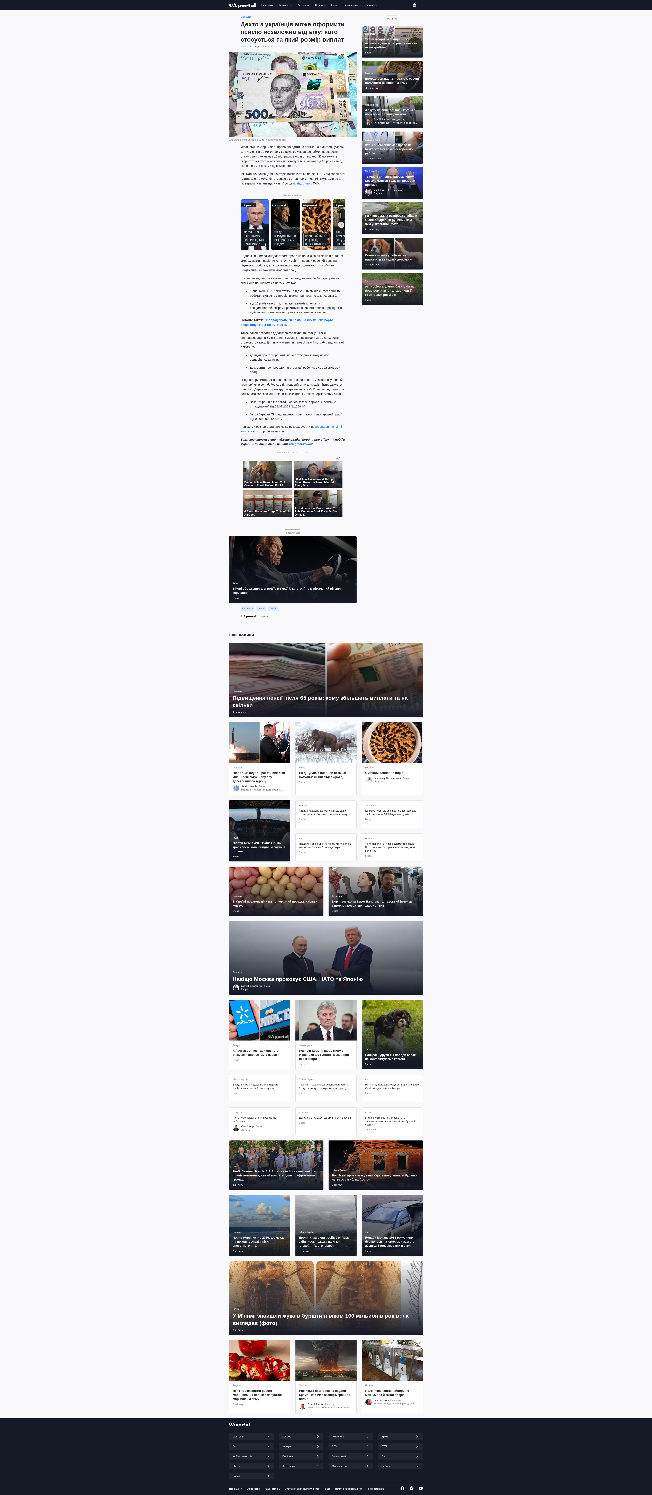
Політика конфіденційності (348, 1489)
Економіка (267, 5)
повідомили (301, 183)
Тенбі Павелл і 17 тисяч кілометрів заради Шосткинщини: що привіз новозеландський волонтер (390, 847)
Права (327, 1489)
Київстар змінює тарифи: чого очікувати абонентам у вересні (256, 1052)
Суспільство (285, 5)
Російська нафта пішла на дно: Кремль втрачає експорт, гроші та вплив (324, 1395)
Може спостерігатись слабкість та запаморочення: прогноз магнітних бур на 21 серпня (391, 1121)
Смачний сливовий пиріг (384, 773)
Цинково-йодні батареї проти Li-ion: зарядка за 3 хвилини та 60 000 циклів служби (390, 812)
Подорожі (320, 5)
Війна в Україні (351, 5)
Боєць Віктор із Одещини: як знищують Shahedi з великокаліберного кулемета (255, 1086)
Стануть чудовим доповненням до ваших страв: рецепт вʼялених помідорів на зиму (323, 812)
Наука (334, 5)
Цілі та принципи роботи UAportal (302, 1489)
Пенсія (261, 608)
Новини (263, 616)
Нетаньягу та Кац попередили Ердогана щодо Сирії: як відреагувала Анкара (392, 1086)
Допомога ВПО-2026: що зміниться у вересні (325, 1117)
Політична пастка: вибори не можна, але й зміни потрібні (387, 1393)
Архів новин (253, 1489)
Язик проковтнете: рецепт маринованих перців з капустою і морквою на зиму (258, 1395)
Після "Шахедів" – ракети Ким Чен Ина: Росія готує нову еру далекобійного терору (259, 777)
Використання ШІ (376, 1489)
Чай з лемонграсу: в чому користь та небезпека (254, 1119)
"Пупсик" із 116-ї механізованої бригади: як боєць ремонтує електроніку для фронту (324, 1086)
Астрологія (303, 5)
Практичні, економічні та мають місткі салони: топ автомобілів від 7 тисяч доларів (325, 845)
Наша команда (272, 1489)
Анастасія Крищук (250, 46)
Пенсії (273, 608)
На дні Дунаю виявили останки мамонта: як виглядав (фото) (322, 775)
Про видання (235, 1489)
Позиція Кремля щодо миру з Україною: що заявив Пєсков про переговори (324, 1055)
